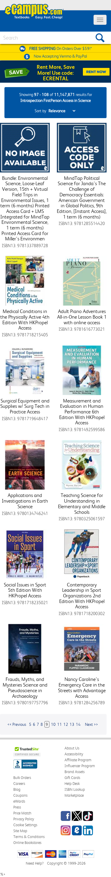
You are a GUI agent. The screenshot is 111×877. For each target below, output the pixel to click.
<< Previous (16, 724)
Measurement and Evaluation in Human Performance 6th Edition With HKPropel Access (81, 412)
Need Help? (35, 863)
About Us (72, 748)
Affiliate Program (78, 760)
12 (65, 724)
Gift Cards (72, 777)
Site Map (20, 831)
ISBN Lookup (75, 789)
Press (17, 807)
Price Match (22, 813)
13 (72, 724)
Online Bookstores (27, 842)
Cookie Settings (25, 825)
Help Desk (72, 783)
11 (59, 724)
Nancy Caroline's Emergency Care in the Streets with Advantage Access (82, 687)
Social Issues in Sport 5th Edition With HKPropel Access (25, 590)
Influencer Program (80, 766)
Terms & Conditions (29, 836)
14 (78, 724)
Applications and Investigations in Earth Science (25, 500)
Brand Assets (75, 772)
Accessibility (74, 754)
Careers (19, 783)
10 (53, 724)
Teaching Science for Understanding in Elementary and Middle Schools (81, 503)
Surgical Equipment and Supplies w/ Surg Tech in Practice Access (24, 406)
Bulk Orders (22, 777)
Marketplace (74, 795)
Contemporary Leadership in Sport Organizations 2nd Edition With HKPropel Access (81, 596)
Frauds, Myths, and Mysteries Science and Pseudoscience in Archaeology (25, 687)
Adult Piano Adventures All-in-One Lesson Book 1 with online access (82, 316)
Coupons (20, 795)
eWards (19, 801)
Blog (16, 789)
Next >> (91, 724)
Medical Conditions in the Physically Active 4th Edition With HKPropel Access (24, 319)
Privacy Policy (23, 819)
